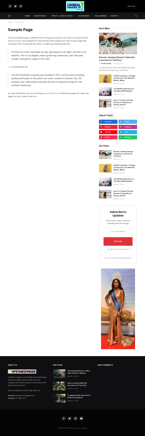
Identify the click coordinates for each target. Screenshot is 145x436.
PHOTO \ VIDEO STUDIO (62, 16)
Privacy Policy (119, 258)
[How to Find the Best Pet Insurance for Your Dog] (59, 386)
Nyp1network (106, 63)
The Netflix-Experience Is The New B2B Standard (124, 90)
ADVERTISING (40, 16)
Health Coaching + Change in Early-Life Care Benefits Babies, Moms (124, 78)
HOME (27, 16)
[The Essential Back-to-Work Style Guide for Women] (59, 373)
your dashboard (52, 93)
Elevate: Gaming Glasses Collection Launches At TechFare (117, 58)
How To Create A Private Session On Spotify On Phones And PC (123, 102)
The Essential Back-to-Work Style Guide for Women (78, 372)
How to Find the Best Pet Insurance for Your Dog (77, 384)
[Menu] (9, 15)
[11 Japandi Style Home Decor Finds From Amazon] (59, 398)
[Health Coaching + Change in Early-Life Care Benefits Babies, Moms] (105, 78)
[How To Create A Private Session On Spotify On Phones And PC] (105, 103)
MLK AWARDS (101, 16)
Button (131, 6)
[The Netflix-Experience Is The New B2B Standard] (105, 91)
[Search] (136, 15)
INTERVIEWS (84, 16)
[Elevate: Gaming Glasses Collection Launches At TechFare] (118, 43)
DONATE (114, 16)
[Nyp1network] (75, 6)
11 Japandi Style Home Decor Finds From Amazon (79, 396)
